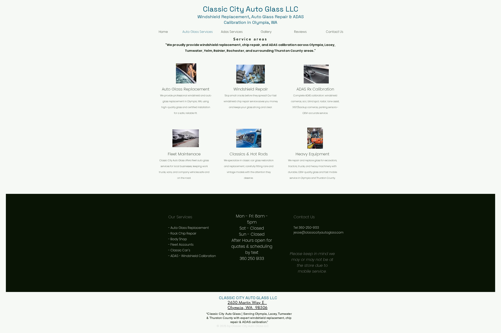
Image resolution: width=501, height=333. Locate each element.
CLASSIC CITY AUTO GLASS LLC (247, 297)
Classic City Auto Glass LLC (250, 9)
